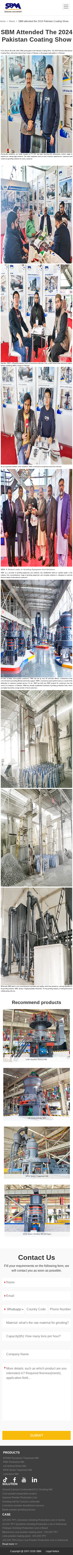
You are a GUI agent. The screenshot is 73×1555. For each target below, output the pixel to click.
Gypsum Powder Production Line (19, 1497)
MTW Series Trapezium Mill (37, 1176)
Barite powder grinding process (18, 1509)
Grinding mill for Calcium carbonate (21, 1501)
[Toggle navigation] (66, 6)
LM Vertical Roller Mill (37, 1118)
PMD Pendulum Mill (13, 1462)
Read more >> (10, 1544)
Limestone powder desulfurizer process (23, 1505)
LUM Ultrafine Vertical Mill (36, 1060)
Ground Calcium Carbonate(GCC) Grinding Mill (27, 1489)
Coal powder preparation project (19, 1493)
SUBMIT (36, 1435)
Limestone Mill (10, 1474)
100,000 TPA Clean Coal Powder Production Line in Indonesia (35, 1540)
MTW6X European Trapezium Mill (21, 1458)
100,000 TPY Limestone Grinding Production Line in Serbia (33, 1520)
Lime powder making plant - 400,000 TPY (24, 1536)
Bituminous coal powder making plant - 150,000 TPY (30, 1532)
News (12, 21)
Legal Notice (52, 1551)
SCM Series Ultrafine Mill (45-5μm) (37, 1234)
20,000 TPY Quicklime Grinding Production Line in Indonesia (34, 1524)
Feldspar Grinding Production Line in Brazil (25, 1528)
